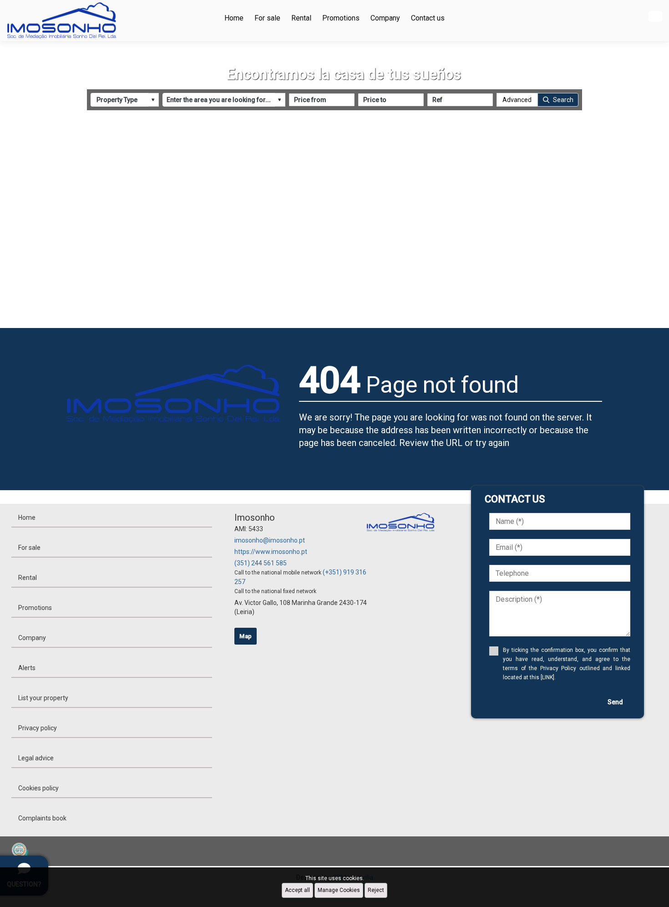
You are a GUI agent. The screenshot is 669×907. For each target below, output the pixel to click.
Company (385, 18)
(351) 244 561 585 (260, 563)
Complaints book (42, 818)
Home (233, 18)
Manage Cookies (339, 890)
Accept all (297, 890)
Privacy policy (37, 728)
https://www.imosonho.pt (270, 551)
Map (245, 636)
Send (615, 702)
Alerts (26, 667)
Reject (376, 890)
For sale (267, 18)
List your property (43, 698)
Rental (301, 18)
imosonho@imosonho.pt (269, 540)
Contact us (428, 18)
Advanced (517, 99)
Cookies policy (38, 788)
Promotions (341, 18)
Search (563, 99)
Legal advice (36, 758)
